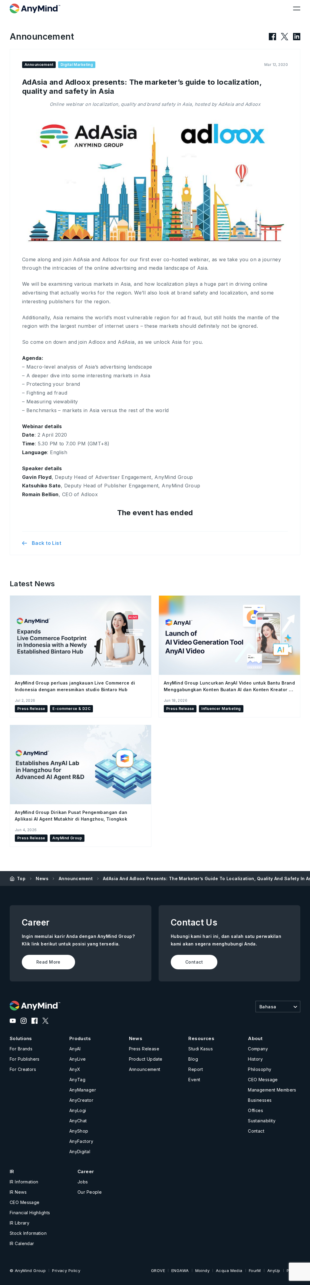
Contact (194, 962)
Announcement (76, 878)
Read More (48, 962)
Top (21, 878)
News (42, 878)
